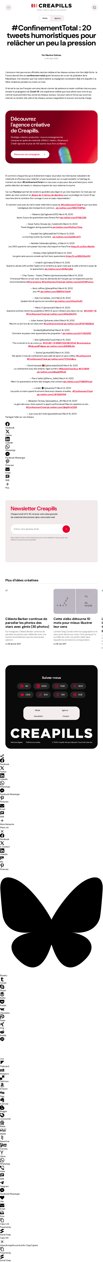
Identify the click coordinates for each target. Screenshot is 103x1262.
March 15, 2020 (63, 339)
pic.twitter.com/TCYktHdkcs (62, 359)
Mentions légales (17, 742)
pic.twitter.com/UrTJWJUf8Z (76, 333)
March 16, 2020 (66, 214)
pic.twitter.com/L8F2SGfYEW (51, 394)
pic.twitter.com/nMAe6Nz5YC (62, 314)
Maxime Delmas (53, 55)
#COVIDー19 (90, 310)
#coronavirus (84, 343)
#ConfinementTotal (71, 204)
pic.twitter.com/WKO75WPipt (71, 208)
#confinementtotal (53, 323)
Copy (32, 1245)
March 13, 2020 (67, 233)
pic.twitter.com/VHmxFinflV (68, 301)
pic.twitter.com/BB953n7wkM (56, 291)
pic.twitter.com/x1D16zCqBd (59, 269)
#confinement (83, 355)
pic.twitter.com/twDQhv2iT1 (67, 236)
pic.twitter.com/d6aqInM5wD (51, 372)
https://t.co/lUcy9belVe (83, 246)
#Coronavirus (34, 281)
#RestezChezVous (68, 368)
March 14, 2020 (70, 224)
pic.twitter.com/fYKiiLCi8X (73, 217)
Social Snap (5, 1234)
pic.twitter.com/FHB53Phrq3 (77, 381)
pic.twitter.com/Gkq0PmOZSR (62, 407)
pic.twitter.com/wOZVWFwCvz (77, 281)
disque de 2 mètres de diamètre (47, 195)
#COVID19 (84, 368)
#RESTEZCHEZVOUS (66, 343)
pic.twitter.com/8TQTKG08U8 (79, 323)
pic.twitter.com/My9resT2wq (67, 227)
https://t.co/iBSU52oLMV (78, 256)
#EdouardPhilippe (37, 346)
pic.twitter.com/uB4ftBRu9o (61, 346)
